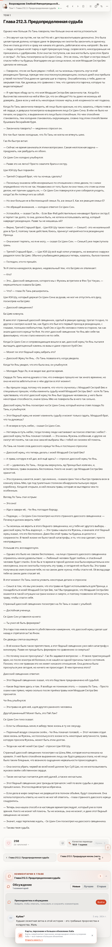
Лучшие (88, 886)
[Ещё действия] (106, 6)
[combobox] (101, 843)
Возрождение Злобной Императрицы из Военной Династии (34, 3)
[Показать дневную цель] (105, 847)
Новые (76, 886)
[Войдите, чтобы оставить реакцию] (63, 843)
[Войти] (66, 6)
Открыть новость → (33, 940)
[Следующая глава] (76, 6)
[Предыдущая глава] (71, 6)
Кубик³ (20, 916)
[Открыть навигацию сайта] (3, 6)
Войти (101, 902)
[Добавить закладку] (82, 6)
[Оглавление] (89, 6)
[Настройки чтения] (100, 6)
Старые (101, 886)
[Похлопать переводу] (8, 843)
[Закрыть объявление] (91, 935)
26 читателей (20, 844)
